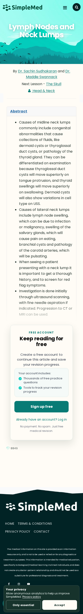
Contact (42, 531)
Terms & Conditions (35, 523)
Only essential (23, 605)
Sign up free (42, 406)
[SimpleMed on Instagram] (19, 584)
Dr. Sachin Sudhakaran (37, 71)
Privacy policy (31, 597)
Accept (59, 605)
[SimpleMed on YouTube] (29, 584)
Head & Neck (43, 90)
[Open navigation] (65, 8)
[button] (77, 7)
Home (9, 523)
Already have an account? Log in (41, 419)
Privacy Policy (17, 531)
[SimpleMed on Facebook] (9, 584)
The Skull (53, 83)
